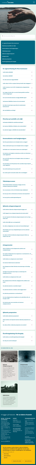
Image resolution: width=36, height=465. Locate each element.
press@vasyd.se (18, 426)
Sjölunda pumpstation (7, 59)
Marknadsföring (7, 455)
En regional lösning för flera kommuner (10, 43)
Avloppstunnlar (5, 56)
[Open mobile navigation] (34, 2)
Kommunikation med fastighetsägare (10, 48)
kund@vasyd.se (18, 422)
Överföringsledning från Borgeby (9, 61)
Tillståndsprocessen (6, 51)
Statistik (5, 457)
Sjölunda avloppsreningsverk (8, 53)
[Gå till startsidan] (7, 2)
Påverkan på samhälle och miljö (9, 45)
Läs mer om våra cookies (8, 452)
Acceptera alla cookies (17, 461)
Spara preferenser (28, 461)
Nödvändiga (6, 453)
